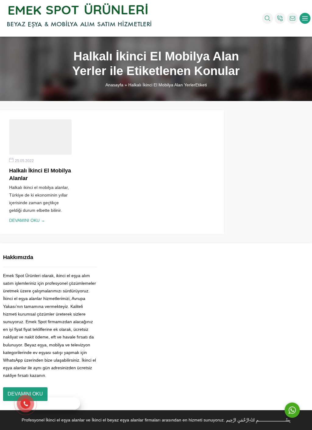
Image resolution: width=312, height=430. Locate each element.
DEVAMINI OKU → (27, 220)
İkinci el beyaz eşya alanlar (118, 419)
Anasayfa (114, 84)
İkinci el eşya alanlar (65, 419)
